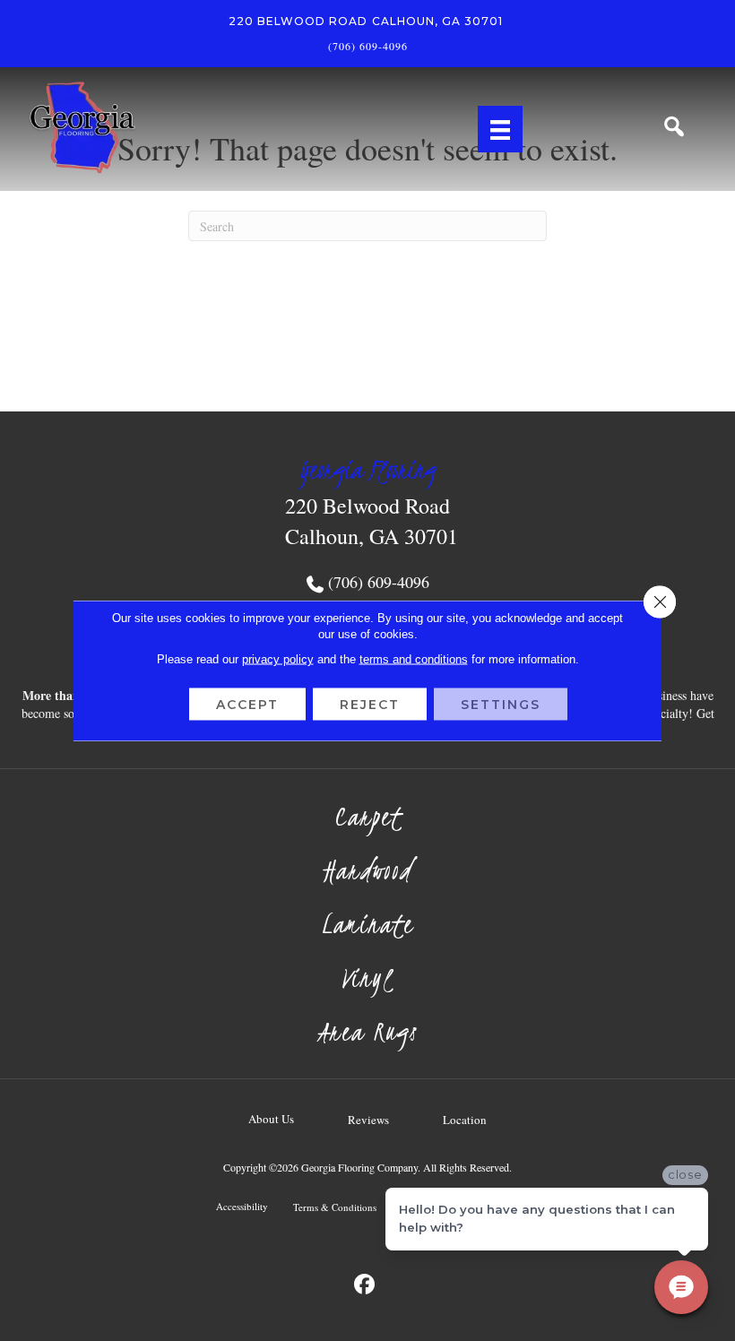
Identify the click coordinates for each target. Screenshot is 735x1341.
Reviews (368, 1120)
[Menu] (500, 129)
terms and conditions (413, 659)
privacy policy (278, 659)
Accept (247, 704)
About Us (271, 1119)
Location (465, 1120)
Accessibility (242, 1206)
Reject (370, 704)
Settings (500, 704)
